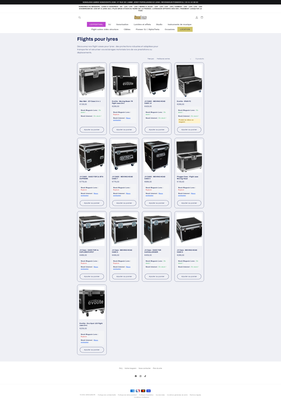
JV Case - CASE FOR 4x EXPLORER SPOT (89, 251)
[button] (79, 17)
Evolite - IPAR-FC (184, 101)
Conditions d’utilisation (141, 397)
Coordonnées (160, 395)
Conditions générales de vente (177, 395)
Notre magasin (130, 368)
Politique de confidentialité (107, 395)
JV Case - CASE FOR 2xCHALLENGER (152, 251)
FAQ (120, 368)
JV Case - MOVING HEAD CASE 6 (187, 251)
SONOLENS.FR (90, 394)
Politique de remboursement (127, 395)
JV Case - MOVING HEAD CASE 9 (122, 251)
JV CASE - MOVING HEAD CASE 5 (154, 177)
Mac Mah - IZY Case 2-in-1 (90, 101)
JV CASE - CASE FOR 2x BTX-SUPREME (92, 177)
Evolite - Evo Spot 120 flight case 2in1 (91, 324)
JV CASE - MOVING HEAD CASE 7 (122, 177)
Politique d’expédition (146, 395)
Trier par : (151, 59)
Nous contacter (145, 368)
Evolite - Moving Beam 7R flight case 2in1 (122, 102)
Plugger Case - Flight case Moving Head (187, 177)
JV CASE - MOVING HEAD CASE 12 (154, 102)
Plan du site (157, 368)
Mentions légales (195, 395)
